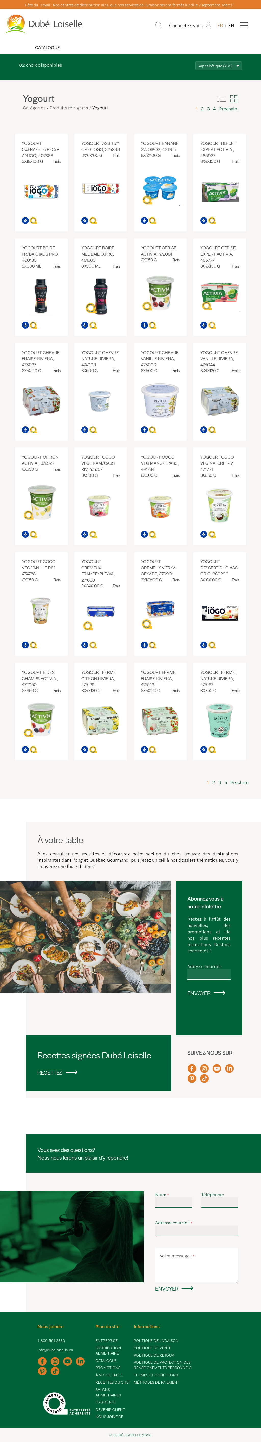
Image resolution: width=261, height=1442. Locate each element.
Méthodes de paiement (156, 1382)
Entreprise (107, 1340)
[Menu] (244, 25)
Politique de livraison (156, 1340)
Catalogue (47, 47)
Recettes (50, 1072)
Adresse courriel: (204, 966)
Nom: (162, 1194)
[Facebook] (192, 1071)
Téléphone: (212, 1194)
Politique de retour (154, 1355)
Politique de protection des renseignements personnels (163, 1365)
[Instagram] (204, 1071)
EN (231, 25)
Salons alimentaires (108, 1392)
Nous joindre (109, 1416)
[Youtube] (216, 1071)
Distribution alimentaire (108, 1350)
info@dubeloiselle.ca (55, 1349)
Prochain (228, 108)
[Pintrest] (192, 1080)
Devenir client (110, 1409)
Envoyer (199, 993)
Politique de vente (153, 1347)
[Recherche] (158, 25)
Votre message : (177, 1255)
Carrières (106, 1402)
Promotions (108, 1367)
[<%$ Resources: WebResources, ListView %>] (221, 99)
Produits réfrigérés (69, 107)
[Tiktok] (204, 1080)
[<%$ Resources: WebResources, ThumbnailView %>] (233, 99)
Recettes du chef (113, 1382)
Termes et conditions (156, 1374)
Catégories (34, 107)
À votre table (109, 1374)
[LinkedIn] (229, 1071)
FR (220, 25)
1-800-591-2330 (51, 1340)
